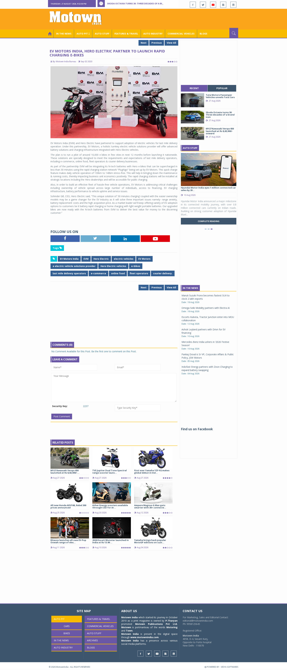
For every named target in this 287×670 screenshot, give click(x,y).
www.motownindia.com (144, 637)
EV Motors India (69, 258)
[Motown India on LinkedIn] (233, 5)
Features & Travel (126, 33)
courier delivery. (162, 273)
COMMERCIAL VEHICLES (181, 33)
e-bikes (135, 266)
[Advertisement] (177, 18)
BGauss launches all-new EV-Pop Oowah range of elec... (68, 541)
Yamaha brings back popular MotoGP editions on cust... (150, 541)
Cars (67, 626)
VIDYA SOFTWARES (229, 667)
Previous (156, 42)
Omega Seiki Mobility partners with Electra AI (206, 307)
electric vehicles (123, 258)
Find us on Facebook (197, 429)
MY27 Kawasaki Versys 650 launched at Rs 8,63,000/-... (64, 471)
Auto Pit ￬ (83, 33)
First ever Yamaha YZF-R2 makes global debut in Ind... (151, 471)
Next (143, 42)
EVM (86, 258)
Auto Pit (59, 619)
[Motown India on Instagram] (223, 5)
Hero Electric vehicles (113, 266)
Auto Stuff (102, 33)
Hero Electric (101, 258)
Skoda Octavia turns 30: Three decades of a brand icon (140, 3)
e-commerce (98, 273)
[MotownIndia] (78, 17)
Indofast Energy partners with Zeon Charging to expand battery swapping (207, 368)
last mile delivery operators (69, 273)
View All (171, 42)
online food (118, 273)
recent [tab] (194, 88)
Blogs (203, 33)
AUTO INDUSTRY (152, 33)
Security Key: (60, 406)
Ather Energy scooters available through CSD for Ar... (110, 506)
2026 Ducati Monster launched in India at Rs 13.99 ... (110, 541)
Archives (92, 640)
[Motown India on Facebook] (193, 5)
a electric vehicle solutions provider (74, 266)
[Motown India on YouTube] (213, 5)
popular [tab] (221, 88)
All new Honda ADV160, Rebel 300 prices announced (68, 506)
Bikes (66, 633)
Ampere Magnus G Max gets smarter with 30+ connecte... (150, 506)
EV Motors (144, 258)
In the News (63, 33)
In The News (190, 288)
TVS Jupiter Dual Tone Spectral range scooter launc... (109, 471)
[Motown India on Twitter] (203, 5)
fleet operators (139, 273)
